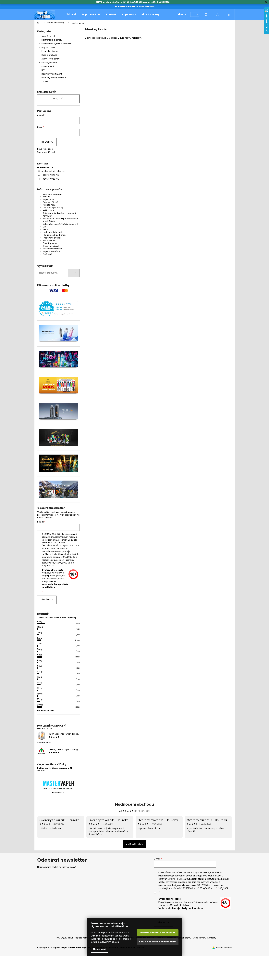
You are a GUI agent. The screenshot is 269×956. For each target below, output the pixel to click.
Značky (45, 81)
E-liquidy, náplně (50, 51)
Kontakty (211, 937)
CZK (194, 14)
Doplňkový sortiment (52, 73)
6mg (39, 654)
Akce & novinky (49, 36)
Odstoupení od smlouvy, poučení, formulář (59, 214)
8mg (39, 660)
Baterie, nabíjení (49, 62)
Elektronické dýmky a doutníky (56, 43)
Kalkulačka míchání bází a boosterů (60, 224)
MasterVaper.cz (58, 793)
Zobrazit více (134, 844)
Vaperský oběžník (51, 251)
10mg (40, 671)
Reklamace (48, 210)
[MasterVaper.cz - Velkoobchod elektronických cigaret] (58, 783)
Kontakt (47, 196)
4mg (39, 643)
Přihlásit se (47, 141)
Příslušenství (48, 66)
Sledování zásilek (51, 246)
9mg (39, 666)
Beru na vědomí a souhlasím (157, 932)
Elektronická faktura (52, 248)
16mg (40, 693)
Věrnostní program (52, 194)
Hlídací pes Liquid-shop (54, 235)
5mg (39, 649)
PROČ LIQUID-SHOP (64, 937)
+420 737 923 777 (50, 175)
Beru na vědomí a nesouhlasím (157, 941)
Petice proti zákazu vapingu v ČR (54, 768)
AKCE (45, 229)
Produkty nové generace (54, 77)
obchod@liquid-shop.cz (53, 171)
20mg (40, 704)
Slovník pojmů (50, 243)
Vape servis (48, 199)
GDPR (45, 226)
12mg (39, 682)
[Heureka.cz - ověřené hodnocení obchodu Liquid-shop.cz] (58, 308)
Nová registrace (45, 149)
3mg (39, 638)
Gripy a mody (48, 47)
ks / (58, 98)
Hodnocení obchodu (53, 232)
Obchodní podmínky (53, 207)
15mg (39, 688)
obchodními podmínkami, (196, 872)
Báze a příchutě (49, 55)
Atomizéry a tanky (50, 58)
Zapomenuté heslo (46, 152)
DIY (43, 70)
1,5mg (40, 627)
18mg (40, 699)
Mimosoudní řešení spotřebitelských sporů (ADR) (61, 220)
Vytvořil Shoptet (224, 947)
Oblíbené (47, 254)
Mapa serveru (49, 240)
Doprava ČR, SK (50, 202)
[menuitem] (71, 14)
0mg (39, 621)
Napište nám (49, 204)
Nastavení (99, 949)
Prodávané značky (52, 237)
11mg (39, 677)
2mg (39, 632)
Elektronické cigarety (52, 39)
